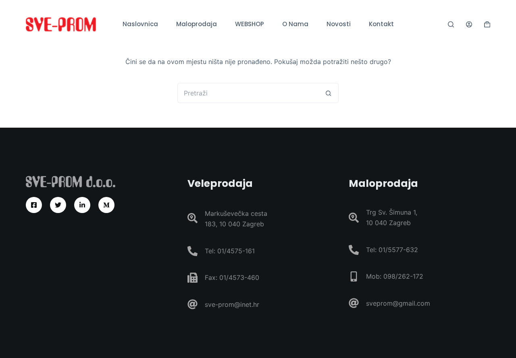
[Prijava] (469, 24)
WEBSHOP (249, 24)
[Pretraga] (451, 24)
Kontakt (381, 24)
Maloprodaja (196, 24)
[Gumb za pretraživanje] (328, 93)
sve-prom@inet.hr (232, 304)
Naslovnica (140, 24)
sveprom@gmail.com (398, 303)
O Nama (295, 24)
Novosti (339, 24)
